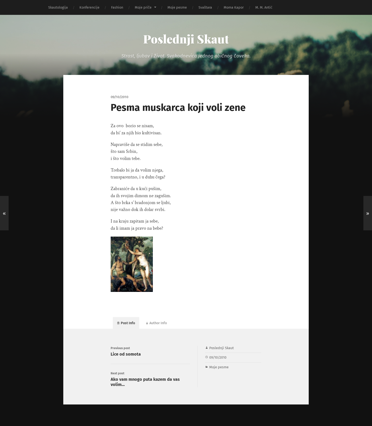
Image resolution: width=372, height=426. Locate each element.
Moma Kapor (234, 7)
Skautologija (58, 7)
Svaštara (205, 7)
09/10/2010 (217, 357)
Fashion (117, 7)
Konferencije (89, 7)
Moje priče (143, 7)
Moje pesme (177, 7)
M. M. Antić (263, 7)
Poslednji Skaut (186, 38)
